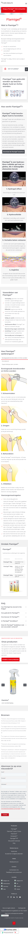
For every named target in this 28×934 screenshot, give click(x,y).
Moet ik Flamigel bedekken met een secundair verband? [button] (12, 626)
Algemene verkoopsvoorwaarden (14, 913)
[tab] (14, 358)
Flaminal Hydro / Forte (14, 831)
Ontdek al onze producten (10, 659)
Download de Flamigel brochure (13, 151)
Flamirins (14, 833)
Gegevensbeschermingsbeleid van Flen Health (14, 910)
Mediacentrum (14, 862)
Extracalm (14, 836)
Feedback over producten (14, 872)
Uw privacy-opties (11, 929)
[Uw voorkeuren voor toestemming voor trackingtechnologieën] (8, 932)
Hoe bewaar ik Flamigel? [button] (10, 617)
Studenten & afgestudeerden (14, 853)
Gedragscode (21, 908)
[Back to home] (8, 3)
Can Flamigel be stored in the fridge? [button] (11, 608)
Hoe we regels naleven (9, 908)
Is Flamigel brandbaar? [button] (9, 621)
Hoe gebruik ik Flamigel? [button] (10, 613)
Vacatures (14, 851)
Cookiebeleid (5, 915)
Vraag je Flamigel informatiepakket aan (14, 10)
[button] (26, 3)
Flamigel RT (14, 838)
